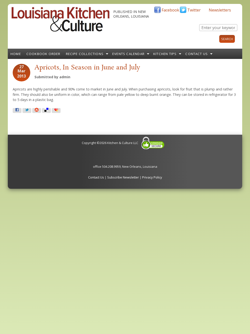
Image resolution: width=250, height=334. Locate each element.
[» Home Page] (60, 30)
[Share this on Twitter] (26, 110)
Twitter (194, 10)
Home (15, 54)
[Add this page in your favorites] (56, 110)
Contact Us (196, 54)
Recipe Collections (85, 54)
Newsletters (220, 10)
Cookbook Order (43, 54)
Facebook (170, 10)
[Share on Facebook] (17, 110)
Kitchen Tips (165, 54)
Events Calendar (128, 54)
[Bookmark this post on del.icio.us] (46, 110)
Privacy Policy (152, 177)
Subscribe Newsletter (123, 177)
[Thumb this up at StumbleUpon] (36, 110)
